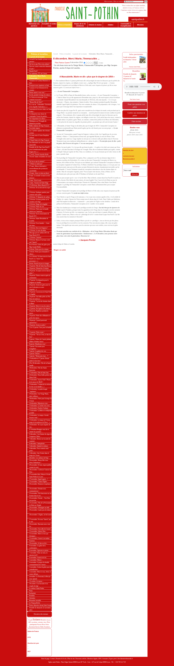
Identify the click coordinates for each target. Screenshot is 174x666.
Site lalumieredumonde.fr (125, 658)
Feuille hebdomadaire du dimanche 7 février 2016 (129, 59)
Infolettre (135, 166)
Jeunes (48, 620)
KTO (29, 637)
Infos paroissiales (135, 54)
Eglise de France (33, 631)
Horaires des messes (40, 614)
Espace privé (113, 658)
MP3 (29, 622)
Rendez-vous (135, 127)
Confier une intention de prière (135, 114)
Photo (43, 624)
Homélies (135, 71)
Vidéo (42, 627)
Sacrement (32, 627)
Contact (52, 658)
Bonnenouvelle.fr (129, 159)
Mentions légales (92, 658)
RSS (100, 658)
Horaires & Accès (61, 658)
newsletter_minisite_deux (39, 622)
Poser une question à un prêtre (136, 105)
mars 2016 (139, 135)
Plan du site (71, 658)
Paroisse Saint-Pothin (134, 66)
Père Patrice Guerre (62, 63)
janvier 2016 (131, 135)
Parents (39, 624)
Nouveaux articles (81, 658)
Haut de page (45, 658)
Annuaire (105, 658)
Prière (47, 624)
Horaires (43, 620)
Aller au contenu (118, 1)
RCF (29, 651)
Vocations (47, 627)
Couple (30, 620)
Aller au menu (108, 1)
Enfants (36, 619)
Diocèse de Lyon (33, 643)
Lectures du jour (128, 156)
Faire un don (136, 121)
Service (37, 627)
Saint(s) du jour (128, 150)
